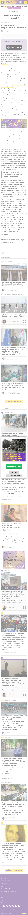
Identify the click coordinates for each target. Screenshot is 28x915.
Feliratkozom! (14, 466)
